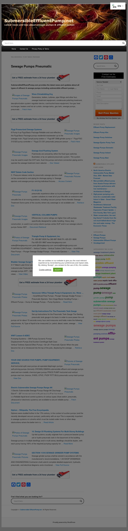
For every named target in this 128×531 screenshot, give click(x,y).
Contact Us (24, 49)
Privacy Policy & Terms (40, 49)
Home (14, 49)
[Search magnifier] (123, 43)
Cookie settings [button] (45, 270)
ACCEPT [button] (58, 270)
